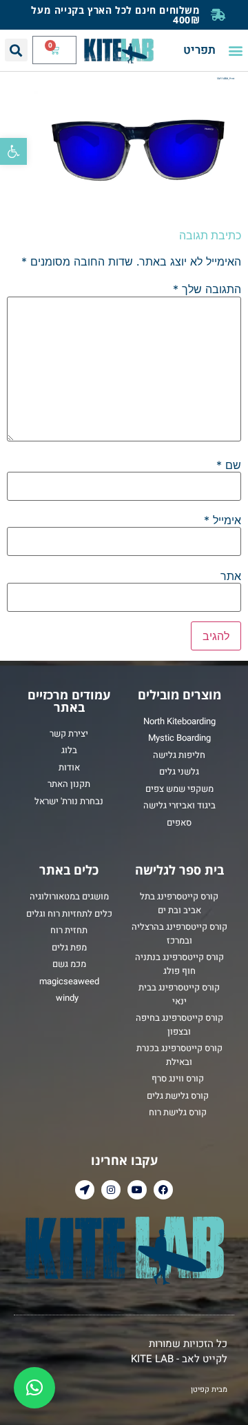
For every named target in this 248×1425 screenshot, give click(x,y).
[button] (13, 151)
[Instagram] (111, 1189)
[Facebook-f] (163, 1189)
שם (228, 464)
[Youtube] (137, 1189)
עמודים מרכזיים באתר (69, 700)
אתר (230, 575)
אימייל (222, 520)
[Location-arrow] (84, 1189)
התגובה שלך (207, 289)
